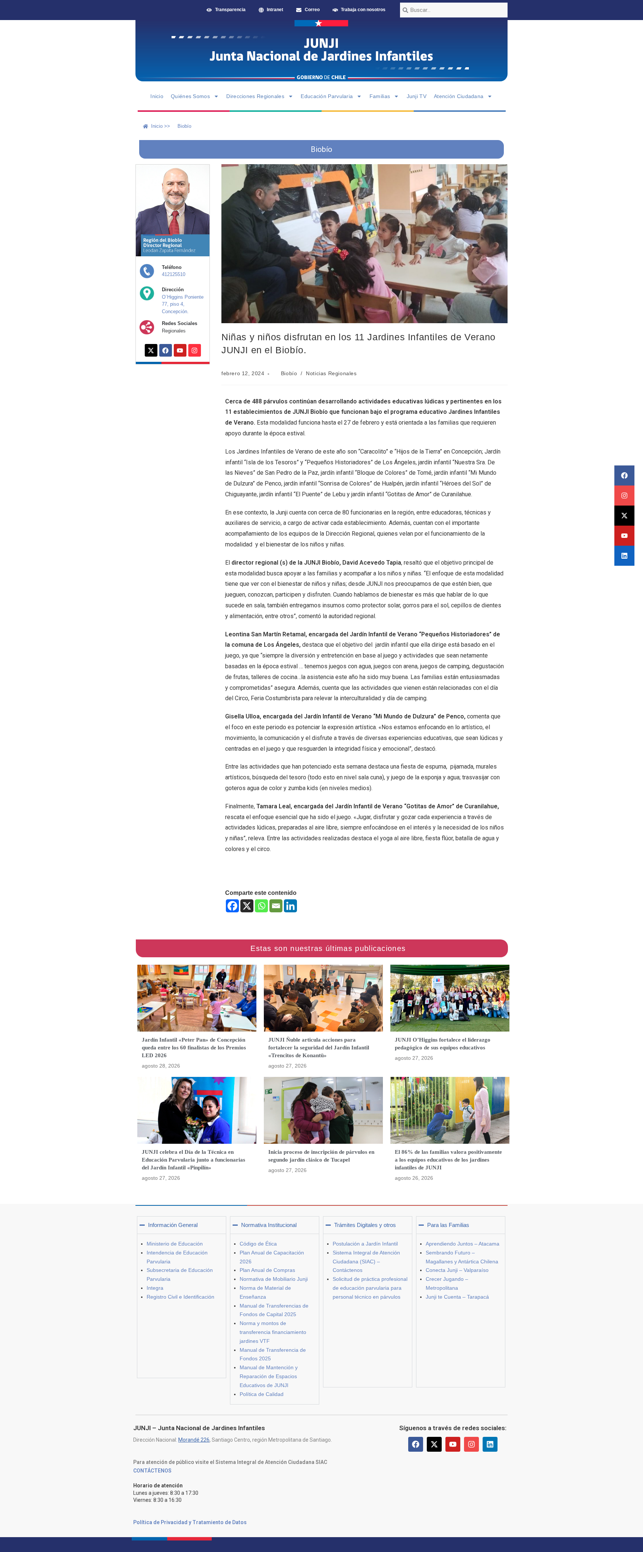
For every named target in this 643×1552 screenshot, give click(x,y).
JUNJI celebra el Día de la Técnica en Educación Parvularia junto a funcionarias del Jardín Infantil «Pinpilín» (193, 1160)
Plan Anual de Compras (267, 1270)
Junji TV (416, 96)
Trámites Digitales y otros (365, 1225)
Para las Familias (448, 1225)
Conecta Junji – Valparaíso (457, 1270)
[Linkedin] (624, 556)
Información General (173, 1225)
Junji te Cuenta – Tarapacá (457, 1297)
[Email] (275, 905)
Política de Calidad (262, 1394)
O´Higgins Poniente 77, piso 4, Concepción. (183, 304)
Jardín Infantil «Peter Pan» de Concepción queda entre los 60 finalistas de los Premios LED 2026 (194, 1047)
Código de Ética (258, 1244)
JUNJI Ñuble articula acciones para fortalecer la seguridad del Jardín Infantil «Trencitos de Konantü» (318, 1047)
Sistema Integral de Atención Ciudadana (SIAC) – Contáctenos (366, 1261)
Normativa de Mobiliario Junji (274, 1279)
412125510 (173, 274)
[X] (246, 905)
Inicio (156, 96)
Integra (155, 1288)
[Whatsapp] (261, 905)
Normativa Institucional (269, 1225)
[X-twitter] (624, 516)
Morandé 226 (193, 1440)
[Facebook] (624, 475)
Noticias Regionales (331, 373)
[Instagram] (624, 496)
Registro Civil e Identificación (180, 1297)
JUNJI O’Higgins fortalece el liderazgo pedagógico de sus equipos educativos (442, 1044)
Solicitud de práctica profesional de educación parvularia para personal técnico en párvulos (370, 1288)
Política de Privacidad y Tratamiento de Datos (190, 1522)
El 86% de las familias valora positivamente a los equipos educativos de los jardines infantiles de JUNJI (448, 1160)
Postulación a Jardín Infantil (365, 1244)
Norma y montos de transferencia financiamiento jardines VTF (273, 1332)
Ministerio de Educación (175, 1244)
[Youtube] (624, 536)
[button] (181, 1225)
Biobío (289, 373)
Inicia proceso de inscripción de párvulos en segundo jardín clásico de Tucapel (321, 1156)
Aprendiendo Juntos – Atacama (462, 1244)
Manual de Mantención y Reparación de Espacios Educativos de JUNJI (269, 1376)
